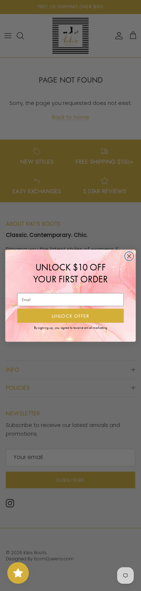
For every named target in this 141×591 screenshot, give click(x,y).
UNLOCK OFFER (71, 315)
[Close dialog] (129, 255)
